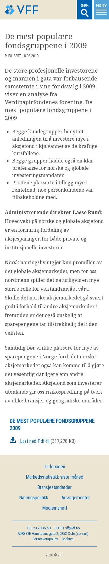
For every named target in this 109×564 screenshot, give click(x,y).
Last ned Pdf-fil (35, 441)
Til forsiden (54, 467)
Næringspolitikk (33, 498)
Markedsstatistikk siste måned (54, 477)
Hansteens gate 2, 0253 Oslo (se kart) (53, 534)
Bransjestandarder (54, 487)
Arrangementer (75, 498)
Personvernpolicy (45, 539)
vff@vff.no (67, 528)
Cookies (68, 539)
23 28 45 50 (39, 528)
